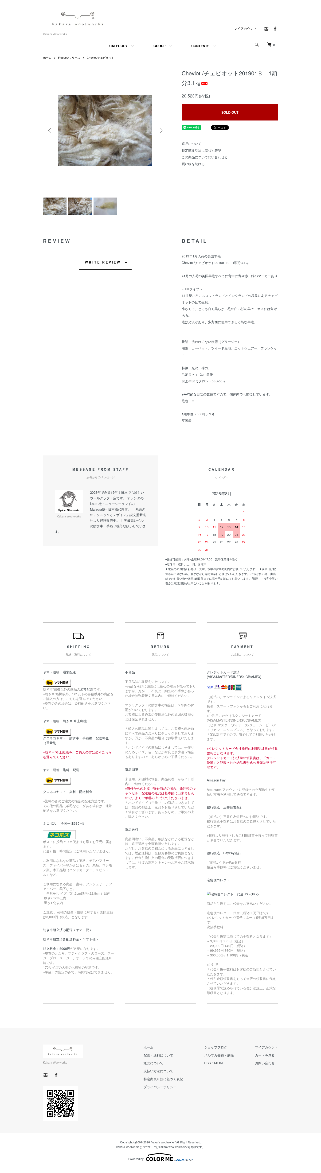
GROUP (159, 45)
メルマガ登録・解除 (219, 1055)
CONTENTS (200, 45)
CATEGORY (118, 45)
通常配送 (86, 689)
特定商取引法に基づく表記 (201, 150)
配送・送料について (158, 1055)
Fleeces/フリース (69, 57)
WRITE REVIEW (103, 262)
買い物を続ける (193, 163)
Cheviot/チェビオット (100, 57)
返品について (191, 143)
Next (160, 130)
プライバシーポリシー (160, 1086)
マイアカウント (245, 28)
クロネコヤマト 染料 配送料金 (67, 791)
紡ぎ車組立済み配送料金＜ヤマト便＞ (71, 939)
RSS (207, 1062)
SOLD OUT (230, 112)
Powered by (136, 1159)
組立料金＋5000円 (56, 948)
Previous (50, 130)
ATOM (218, 1062)
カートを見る (265, 1055)
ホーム (47, 57)
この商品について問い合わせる (205, 157)
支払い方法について (158, 1070)
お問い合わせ (265, 1062)
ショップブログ (215, 1047)
